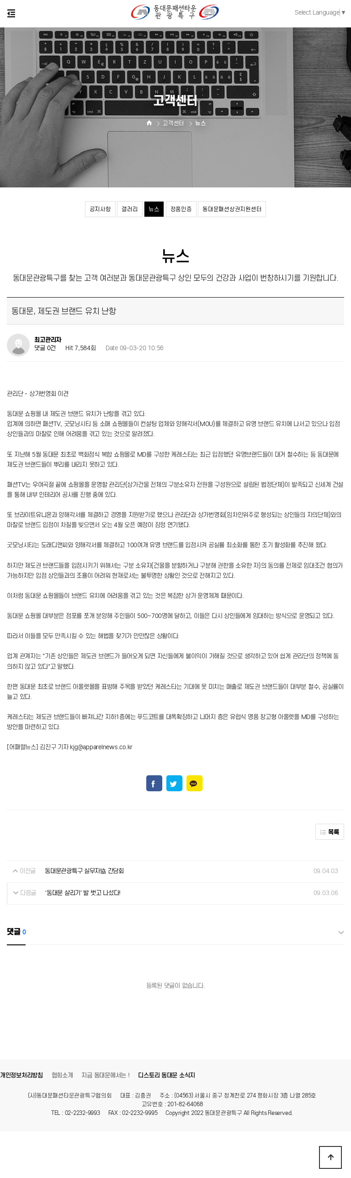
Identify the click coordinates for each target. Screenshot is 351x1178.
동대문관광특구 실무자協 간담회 (84, 871)
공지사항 (100, 209)
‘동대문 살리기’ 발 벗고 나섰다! (83, 893)
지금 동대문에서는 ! (105, 1075)
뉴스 (154, 209)
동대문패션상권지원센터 (231, 209)
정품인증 (181, 209)
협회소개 (62, 1075)
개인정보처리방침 (21, 1075)
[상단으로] (330, 1157)
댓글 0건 (45, 348)
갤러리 (130, 209)
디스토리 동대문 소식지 (166, 1075)
